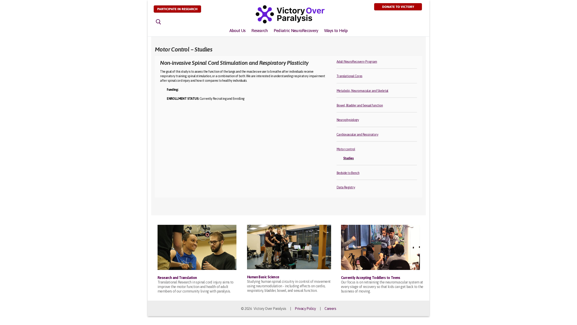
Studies (348, 158)
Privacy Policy (305, 308)
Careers (330, 308)
